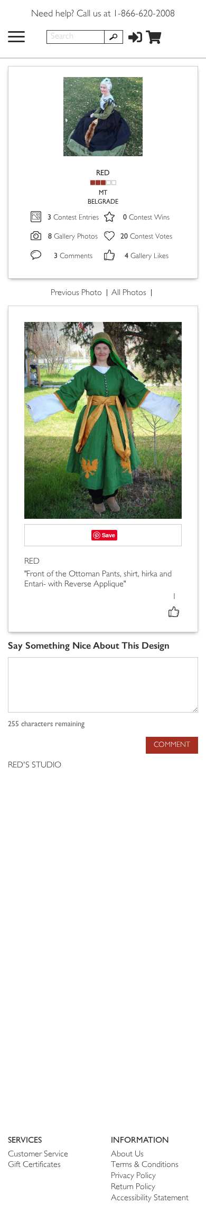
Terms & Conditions (145, 1165)
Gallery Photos (73, 236)
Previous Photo (76, 293)
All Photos (128, 293)
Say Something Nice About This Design (89, 645)
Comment (172, 745)
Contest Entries (73, 217)
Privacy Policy (133, 1176)
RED (103, 172)
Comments (73, 256)
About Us (127, 1155)
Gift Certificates (34, 1165)
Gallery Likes (146, 256)
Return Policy (133, 1187)
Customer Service (38, 1155)
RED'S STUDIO (34, 766)
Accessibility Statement (150, 1198)
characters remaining (46, 724)
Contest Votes (146, 236)
